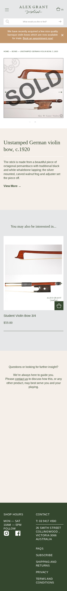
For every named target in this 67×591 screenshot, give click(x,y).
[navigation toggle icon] (7, 9)
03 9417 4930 (47, 521)
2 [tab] (35, 122)
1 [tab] (30, 122)
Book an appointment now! (38, 38)
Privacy (42, 572)
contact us (21, 378)
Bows (14, 51)
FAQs (40, 548)
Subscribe (44, 555)
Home (6, 51)
